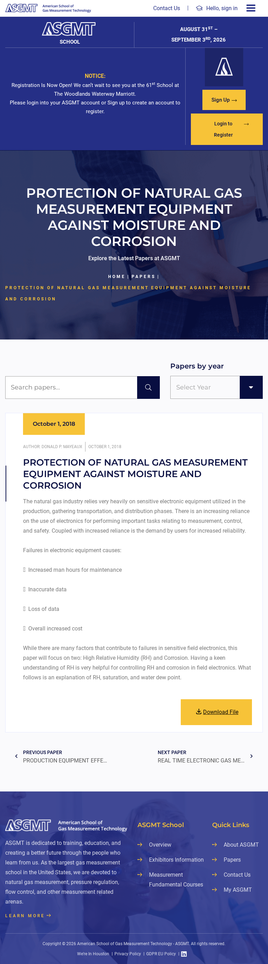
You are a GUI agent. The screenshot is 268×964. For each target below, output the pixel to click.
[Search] (148, 387)
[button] (224, 100)
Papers (144, 276)
